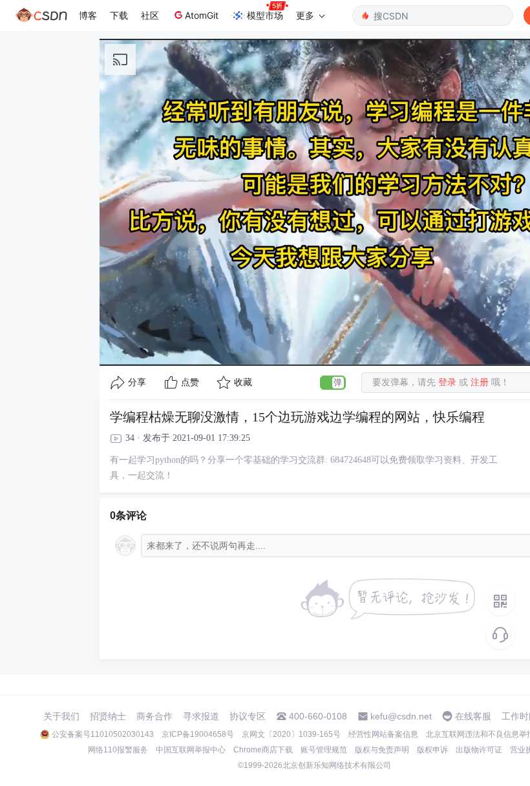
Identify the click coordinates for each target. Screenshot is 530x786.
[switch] (333, 383)
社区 (150, 15)
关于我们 (61, 716)
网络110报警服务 (118, 749)
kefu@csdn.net (401, 716)
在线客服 (473, 716)
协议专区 (247, 716)
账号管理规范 (324, 749)
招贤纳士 (108, 716)
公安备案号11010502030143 (103, 734)
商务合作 (154, 716)
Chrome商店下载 (263, 749)
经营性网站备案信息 (383, 734)
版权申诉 (432, 749)
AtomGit (201, 15)
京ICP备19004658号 (198, 734)
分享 (137, 382)
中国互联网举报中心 (191, 749)
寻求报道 (201, 716)
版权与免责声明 (382, 749)
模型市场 (265, 15)
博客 (88, 15)
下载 (119, 15)
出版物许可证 (479, 749)
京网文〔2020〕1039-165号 (291, 734)
